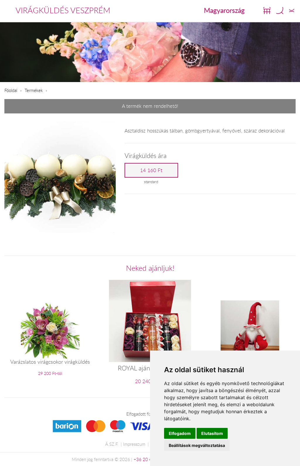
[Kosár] (266, 10)
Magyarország (224, 10)
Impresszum (134, 444)
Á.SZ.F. (111, 444)
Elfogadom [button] (180, 433)
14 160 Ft (151, 170)
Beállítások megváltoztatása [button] (197, 445)
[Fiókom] (291, 10)
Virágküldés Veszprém (63, 10)
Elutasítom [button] (212, 433)
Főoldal (10, 90)
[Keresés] (279, 10)
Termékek (34, 90)
